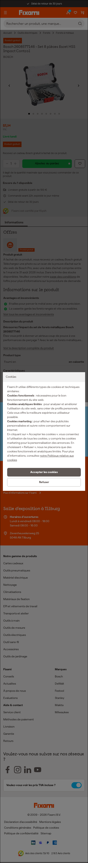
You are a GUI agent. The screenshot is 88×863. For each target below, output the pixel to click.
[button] (44, 472)
